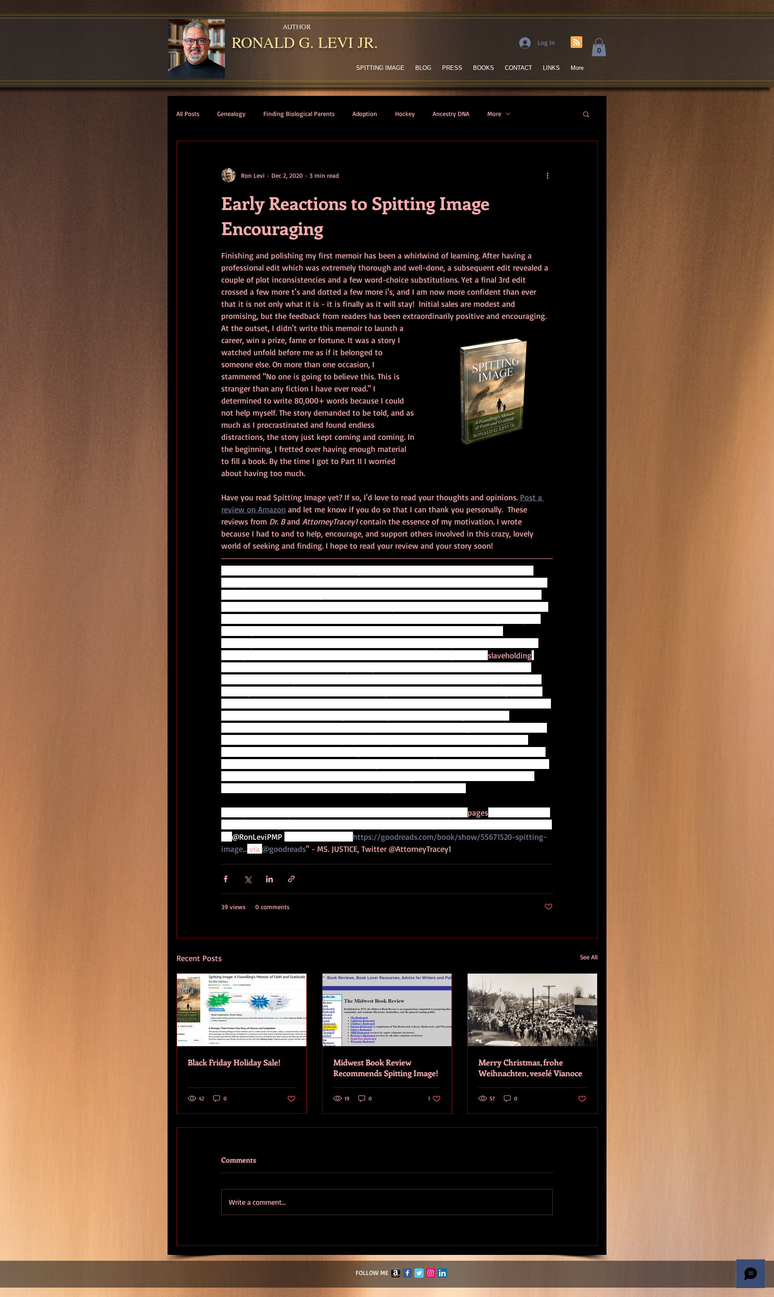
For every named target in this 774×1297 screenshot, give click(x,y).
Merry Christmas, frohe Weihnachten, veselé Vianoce (530, 1067)
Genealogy (231, 113)
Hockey (405, 113)
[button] (598, 47)
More (494, 113)
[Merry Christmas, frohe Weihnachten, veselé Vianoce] (532, 1010)
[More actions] (547, 175)
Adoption (365, 113)
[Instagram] (430, 1273)
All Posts (187, 113)
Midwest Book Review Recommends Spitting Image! (385, 1067)
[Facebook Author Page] (407, 1273)
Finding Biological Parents (299, 113)
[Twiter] (419, 1273)
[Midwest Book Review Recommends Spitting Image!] (387, 1010)
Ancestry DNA (451, 113)
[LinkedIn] (442, 1273)
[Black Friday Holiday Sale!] (241, 1010)
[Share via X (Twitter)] (247, 879)
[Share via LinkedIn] (269, 879)
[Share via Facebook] (225, 879)
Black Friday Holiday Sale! (234, 1062)
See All (589, 957)
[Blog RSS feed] (576, 42)
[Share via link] (291, 879)
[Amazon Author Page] (395, 1273)
